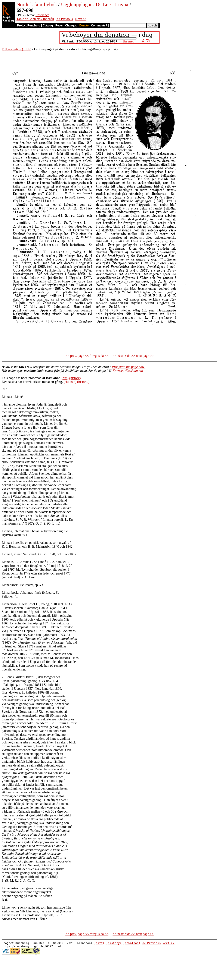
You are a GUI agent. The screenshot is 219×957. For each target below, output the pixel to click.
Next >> (80, 19)
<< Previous (64, 19)
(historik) (83, 382)
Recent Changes (66, 25)
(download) (131, 943)
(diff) (65, 378)
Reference (42, 15)
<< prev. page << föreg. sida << (86, 356)
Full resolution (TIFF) (16, 49)
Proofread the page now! (128, 367)
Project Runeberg (28, 25)
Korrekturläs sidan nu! (127, 370)
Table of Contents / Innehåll (35, 19)
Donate (84, 25)
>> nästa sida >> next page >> (133, 356)
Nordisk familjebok (36, 4)
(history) (75, 378)
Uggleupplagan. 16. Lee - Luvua (94, 4)
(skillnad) (70, 382)
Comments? (99, 25)
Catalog (48, 25)
